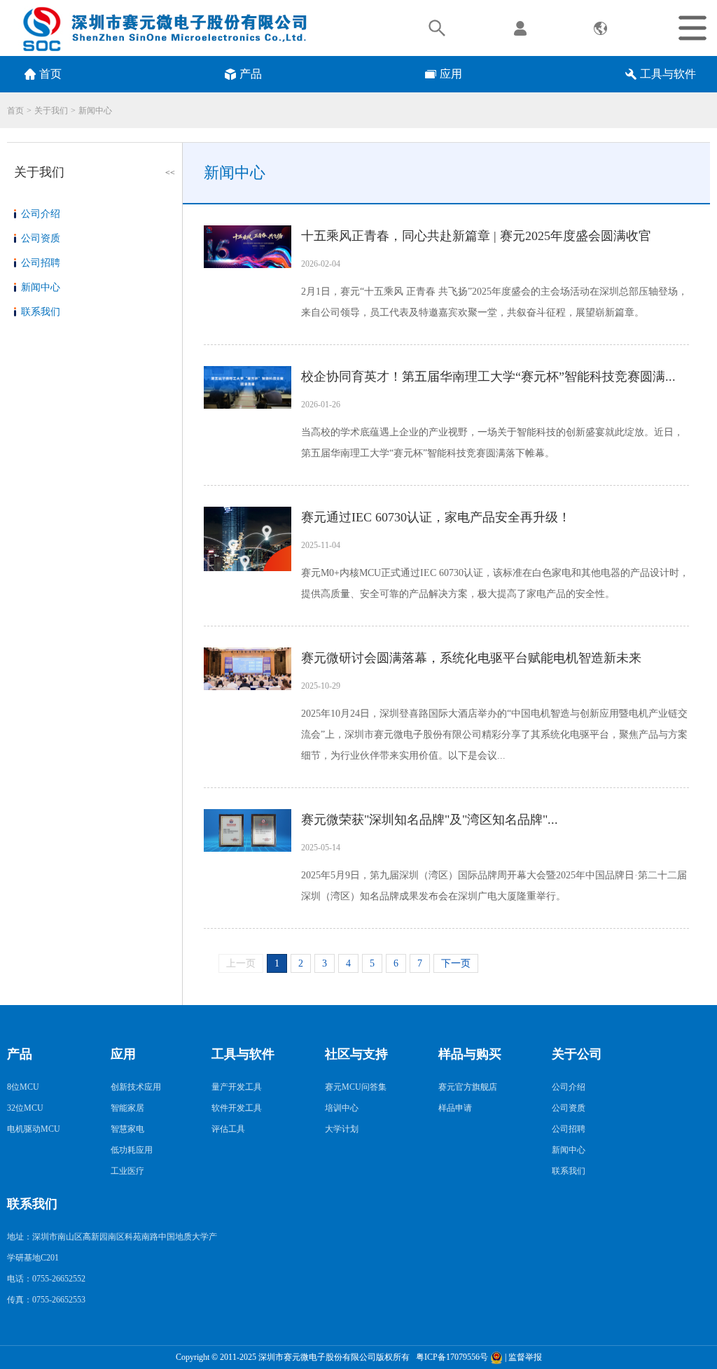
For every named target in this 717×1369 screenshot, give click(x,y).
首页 (15, 110)
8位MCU (23, 1087)
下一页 (456, 963)
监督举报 (525, 1357)
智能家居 (127, 1108)
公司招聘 (40, 263)
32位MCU (25, 1108)
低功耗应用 (132, 1150)
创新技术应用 (136, 1087)
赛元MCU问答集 (356, 1087)
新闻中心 (95, 110)
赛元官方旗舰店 (467, 1087)
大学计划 (341, 1129)
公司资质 (40, 238)
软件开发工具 (236, 1108)
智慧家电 (127, 1129)
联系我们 (40, 312)
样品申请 (455, 1108)
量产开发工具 (236, 1087)
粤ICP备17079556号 (450, 1357)
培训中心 (341, 1108)
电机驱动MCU (33, 1129)
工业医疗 (127, 1171)
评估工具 (228, 1129)
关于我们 (51, 110)
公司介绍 (40, 214)
